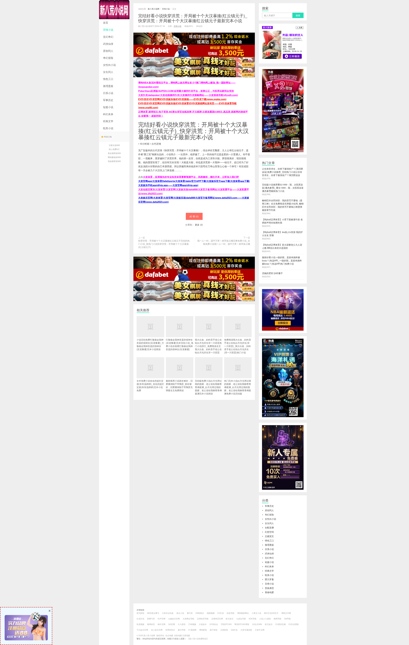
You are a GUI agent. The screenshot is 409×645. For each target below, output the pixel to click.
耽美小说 (108, 128)
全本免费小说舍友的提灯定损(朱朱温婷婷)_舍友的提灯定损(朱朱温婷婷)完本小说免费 (150, 385)
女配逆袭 (269, 527)
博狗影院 (203, 629)
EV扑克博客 (294, 624)
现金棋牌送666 (114, 161)
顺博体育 (151, 624)
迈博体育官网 (217, 618)
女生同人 (108, 72)
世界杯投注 (170, 629)
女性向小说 (109, 65)
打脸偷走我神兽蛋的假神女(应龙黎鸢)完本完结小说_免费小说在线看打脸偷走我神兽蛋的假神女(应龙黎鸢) (179, 344)
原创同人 (108, 51)
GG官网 (171, 624)
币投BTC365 (226, 624)
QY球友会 (213, 624)
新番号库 (151, 618)
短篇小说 (108, 107)
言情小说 (108, 29)
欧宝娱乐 (229, 618)
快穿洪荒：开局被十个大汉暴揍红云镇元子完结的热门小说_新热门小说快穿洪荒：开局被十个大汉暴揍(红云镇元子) (164, 244)
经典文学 (108, 121)
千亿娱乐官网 (142, 629)
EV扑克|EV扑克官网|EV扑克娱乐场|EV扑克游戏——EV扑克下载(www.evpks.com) (182, 99)
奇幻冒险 (108, 58)
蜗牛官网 (161, 624)
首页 (105, 22)
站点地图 (169, 635)
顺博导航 (277, 618)
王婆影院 (224, 629)
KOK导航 (252, 618)
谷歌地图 (178, 635)
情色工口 (108, 79)
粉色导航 (230, 613)
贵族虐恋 (269, 588)
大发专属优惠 (246, 629)
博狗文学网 (286, 613)
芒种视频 (192, 624)
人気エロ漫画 (265, 618)
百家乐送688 (114, 145)
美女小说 (180, 613)
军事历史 (108, 100)
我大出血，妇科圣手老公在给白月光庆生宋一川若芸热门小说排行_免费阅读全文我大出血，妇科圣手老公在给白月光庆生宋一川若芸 (208, 346)
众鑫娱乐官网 (174, 618)
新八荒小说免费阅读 (198, 638)
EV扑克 (220, 613)
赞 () (196, 216)
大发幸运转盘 (168, 613)
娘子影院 (213, 629)
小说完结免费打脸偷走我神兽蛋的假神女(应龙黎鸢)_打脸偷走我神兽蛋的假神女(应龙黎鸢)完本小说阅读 (150, 344)
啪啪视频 (211, 613)
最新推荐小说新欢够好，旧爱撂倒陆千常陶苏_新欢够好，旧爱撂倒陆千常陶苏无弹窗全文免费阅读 (179, 385)
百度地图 (186, 635)
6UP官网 (161, 618)
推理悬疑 (108, 86)
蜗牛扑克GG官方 (271, 613)
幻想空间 (269, 531)
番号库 (190, 613)
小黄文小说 (256, 613)
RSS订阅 (108, 136)
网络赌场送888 (114, 157)
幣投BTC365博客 (242, 624)
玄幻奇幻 (108, 37)
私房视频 (140, 624)
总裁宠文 (269, 536)
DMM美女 (200, 613)
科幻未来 (108, 114)
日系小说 (108, 93)
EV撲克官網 (280, 624)
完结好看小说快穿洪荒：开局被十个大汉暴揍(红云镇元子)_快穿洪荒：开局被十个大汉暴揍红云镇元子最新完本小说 (192, 17)
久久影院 (181, 624)
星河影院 (140, 613)
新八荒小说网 (114, 9)
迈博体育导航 (202, 618)
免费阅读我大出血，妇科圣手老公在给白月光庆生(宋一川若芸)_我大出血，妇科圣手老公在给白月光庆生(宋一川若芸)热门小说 (237, 346)
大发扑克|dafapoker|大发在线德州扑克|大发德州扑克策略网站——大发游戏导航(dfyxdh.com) (188, 95)
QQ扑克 (234, 629)
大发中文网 (259, 629)
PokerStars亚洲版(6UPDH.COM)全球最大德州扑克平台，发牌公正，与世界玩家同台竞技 (186, 91)
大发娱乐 (203, 624)
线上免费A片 (114, 149)
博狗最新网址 (243, 613)
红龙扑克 (140, 618)
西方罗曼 (269, 579)
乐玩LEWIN (257, 624)
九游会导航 (241, 618)
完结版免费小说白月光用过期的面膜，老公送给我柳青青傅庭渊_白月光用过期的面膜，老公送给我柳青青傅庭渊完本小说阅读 (208, 387)
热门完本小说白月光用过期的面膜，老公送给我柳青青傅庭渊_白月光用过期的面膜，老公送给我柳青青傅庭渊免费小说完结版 (237, 387)
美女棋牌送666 (114, 153)
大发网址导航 (188, 618)
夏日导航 (181, 629)
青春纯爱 (269, 592)
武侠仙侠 (108, 44)
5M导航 (287, 618)
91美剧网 (192, 629)
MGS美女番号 (153, 613)
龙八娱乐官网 (156, 629)
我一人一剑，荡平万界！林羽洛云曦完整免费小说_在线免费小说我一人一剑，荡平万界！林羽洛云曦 (223, 242)
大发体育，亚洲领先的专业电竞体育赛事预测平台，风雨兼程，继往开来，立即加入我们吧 (191, 177)
